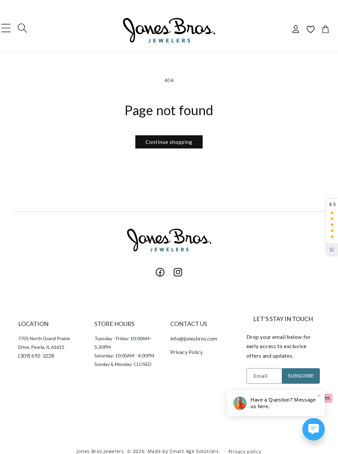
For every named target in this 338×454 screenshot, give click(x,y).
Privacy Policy (186, 352)
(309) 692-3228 (36, 355)
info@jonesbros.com (193, 338)
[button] (6, 28)
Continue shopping (169, 142)
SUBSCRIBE (301, 375)
